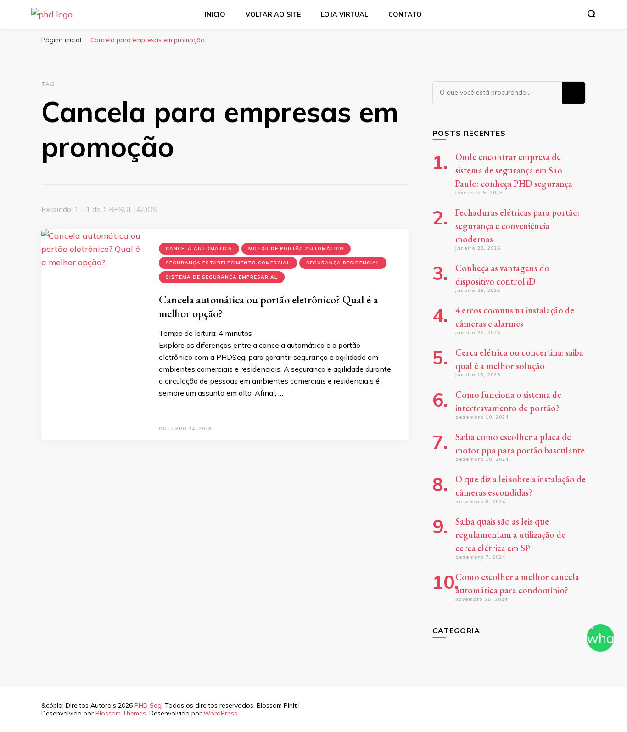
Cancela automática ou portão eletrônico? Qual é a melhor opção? (268, 306)
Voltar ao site (273, 14)
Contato (405, 14)
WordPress (220, 713)
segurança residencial (343, 263)
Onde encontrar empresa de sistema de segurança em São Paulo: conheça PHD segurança (513, 170)
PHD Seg (148, 705)
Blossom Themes (120, 713)
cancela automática (199, 248)
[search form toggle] (592, 14)
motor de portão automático (296, 248)
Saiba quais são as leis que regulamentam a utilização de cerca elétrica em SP (510, 534)
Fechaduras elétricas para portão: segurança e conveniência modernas (517, 226)
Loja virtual (344, 14)
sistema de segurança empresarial (222, 277)
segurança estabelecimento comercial (228, 263)
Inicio (215, 14)
